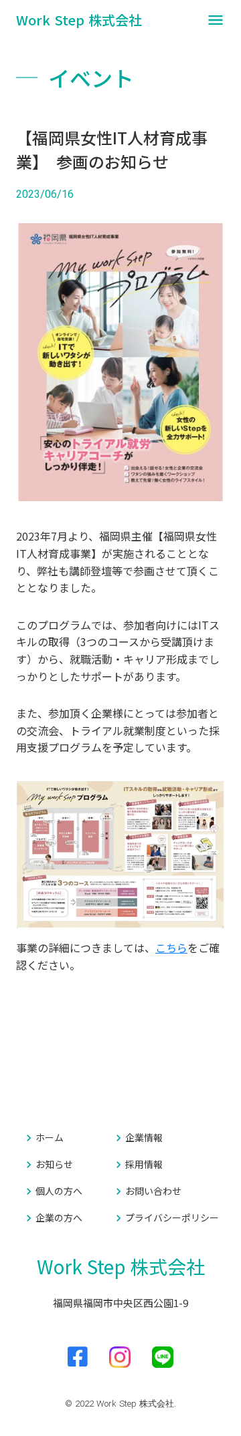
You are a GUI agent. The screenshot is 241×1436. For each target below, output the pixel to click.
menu (215, 20)
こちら (171, 948)
